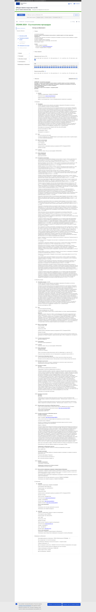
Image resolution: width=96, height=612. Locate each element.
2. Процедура (20, 56)
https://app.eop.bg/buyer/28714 (52, 502)
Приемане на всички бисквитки (54, 604)
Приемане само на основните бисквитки (71, 604)
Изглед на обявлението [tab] (21, 28)
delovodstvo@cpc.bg (49, 523)
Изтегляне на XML (23, 35)
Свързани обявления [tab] (20, 30)
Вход (71, 3)
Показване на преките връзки (24, 39)
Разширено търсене (40, 17)
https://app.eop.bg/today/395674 (64, 408)
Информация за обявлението (24, 64)
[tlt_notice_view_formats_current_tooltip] (76, 78)
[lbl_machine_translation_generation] (45, 71)
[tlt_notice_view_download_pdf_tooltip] (35, 67)
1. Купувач (20, 53)
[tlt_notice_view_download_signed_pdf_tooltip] (35, 59)
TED (17, 21)
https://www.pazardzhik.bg (49, 501)
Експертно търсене (48, 17)
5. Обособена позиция (22, 58)
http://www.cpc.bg (48, 528)
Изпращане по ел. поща (24, 45)
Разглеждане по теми (57, 17)
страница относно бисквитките (25, 605)
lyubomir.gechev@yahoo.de (47, 46)
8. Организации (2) (21, 61)
